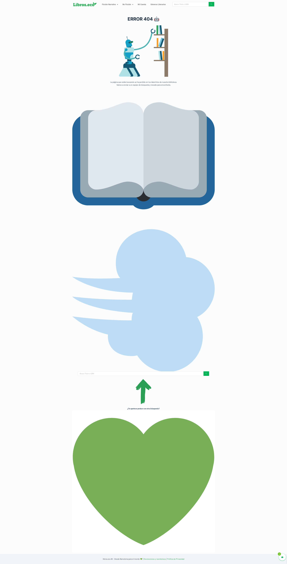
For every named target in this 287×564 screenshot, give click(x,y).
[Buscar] (211, 4)
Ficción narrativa (109, 4)
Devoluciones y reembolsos (155, 559)
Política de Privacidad (175, 559)
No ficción (127, 4)
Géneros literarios (158, 4)
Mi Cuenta (142, 4)
